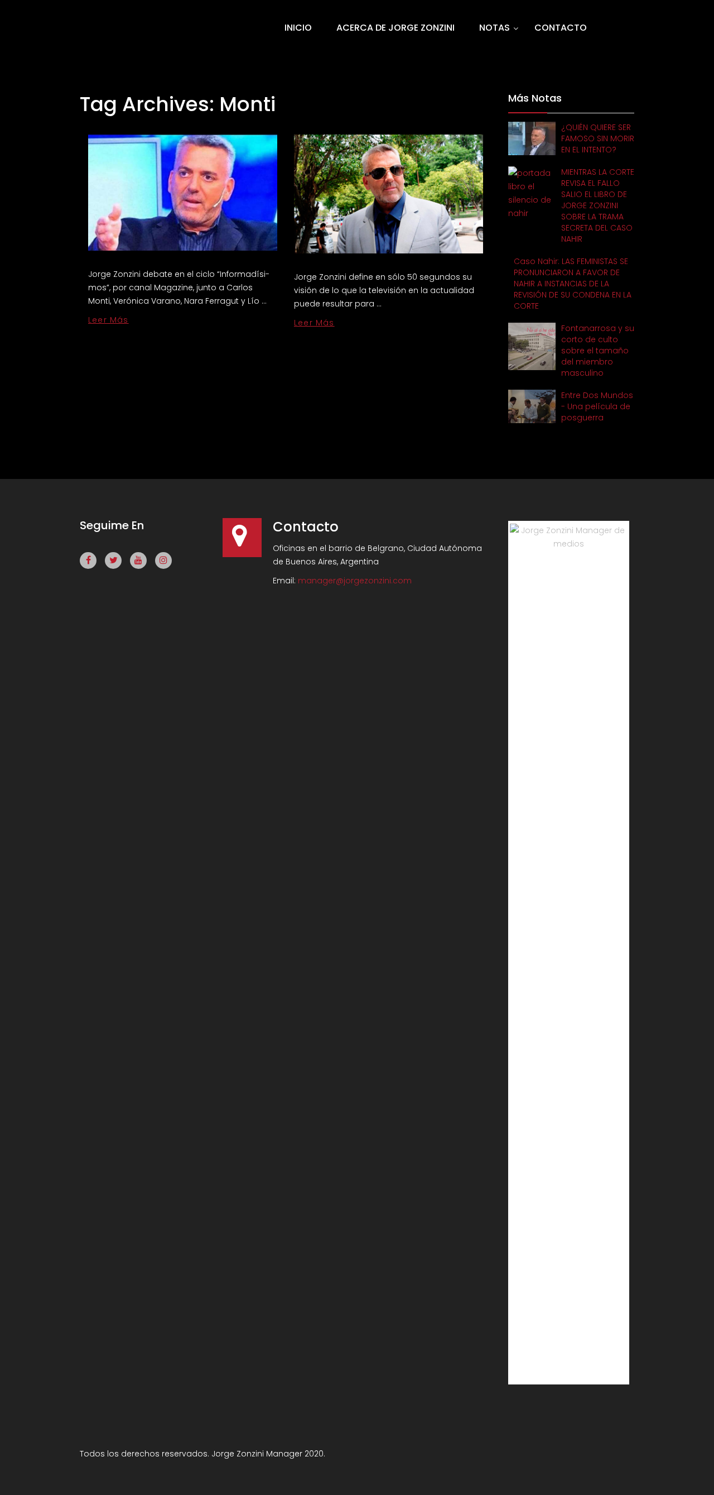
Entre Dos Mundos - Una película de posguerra (597, 406)
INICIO (298, 27)
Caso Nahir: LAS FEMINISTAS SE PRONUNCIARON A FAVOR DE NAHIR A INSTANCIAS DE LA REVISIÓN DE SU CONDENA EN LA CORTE (572, 284)
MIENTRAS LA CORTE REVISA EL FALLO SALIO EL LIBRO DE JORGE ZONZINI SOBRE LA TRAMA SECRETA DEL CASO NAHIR (597, 205)
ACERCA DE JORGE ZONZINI (395, 27)
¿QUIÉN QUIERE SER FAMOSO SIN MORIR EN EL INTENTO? (597, 138)
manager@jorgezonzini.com (355, 580)
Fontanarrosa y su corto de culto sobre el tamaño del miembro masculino (597, 350)
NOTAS (494, 27)
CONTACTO (560, 27)
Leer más (108, 319)
